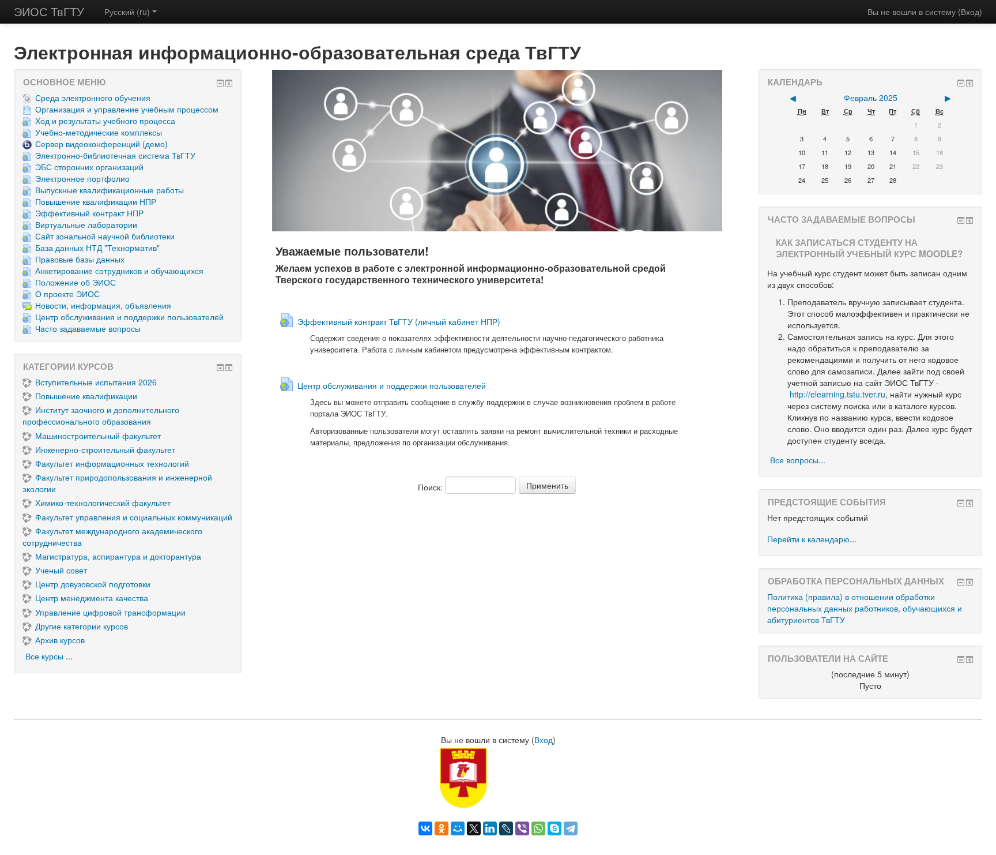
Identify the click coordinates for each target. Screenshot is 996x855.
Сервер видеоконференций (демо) (101, 143)
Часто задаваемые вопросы (88, 328)
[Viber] (522, 828)
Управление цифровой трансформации (110, 612)
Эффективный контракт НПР (89, 213)
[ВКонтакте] (425, 828)
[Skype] (554, 828)
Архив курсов (60, 640)
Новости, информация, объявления (103, 305)
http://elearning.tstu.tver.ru (837, 394)
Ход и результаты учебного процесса (105, 120)
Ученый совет (61, 570)
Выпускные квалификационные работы (109, 190)
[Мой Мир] (458, 828)
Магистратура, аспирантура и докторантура (118, 556)
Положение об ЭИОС (75, 282)
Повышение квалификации (86, 396)
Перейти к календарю (808, 539)
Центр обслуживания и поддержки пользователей (129, 316)
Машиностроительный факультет (98, 435)
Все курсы (44, 656)
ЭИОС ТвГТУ (49, 11)
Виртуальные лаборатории (86, 224)
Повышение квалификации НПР (95, 201)
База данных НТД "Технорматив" (97, 247)
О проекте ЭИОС (67, 293)
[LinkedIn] (490, 828)
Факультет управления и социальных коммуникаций (133, 517)
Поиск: (431, 487)
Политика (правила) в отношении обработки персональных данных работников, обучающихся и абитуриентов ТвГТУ (864, 608)
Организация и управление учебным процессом (126, 109)
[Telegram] (571, 828)
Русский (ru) (127, 11)
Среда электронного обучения (92, 97)
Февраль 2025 (870, 97)
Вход (970, 11)
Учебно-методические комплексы (98, 132)
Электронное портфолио (82, 178)
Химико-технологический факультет (103, 502)
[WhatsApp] (538, 828)
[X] (474, 828)
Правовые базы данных (79, 259)
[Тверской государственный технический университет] (498, 776)
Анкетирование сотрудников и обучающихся (119, 270)
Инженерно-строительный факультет (105, 449)
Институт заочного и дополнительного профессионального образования (100, 415)
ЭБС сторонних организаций (89, 166)
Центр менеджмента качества (91, 597)
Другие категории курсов (81, 626)
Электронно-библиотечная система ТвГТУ (115, 155)
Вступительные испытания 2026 (96, 382)
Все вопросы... (797, 460)
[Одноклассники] (441, 828)
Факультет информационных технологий (112, 463)
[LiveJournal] (506, 828)
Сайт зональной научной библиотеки (105, 236)
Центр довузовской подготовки (92, 584)
